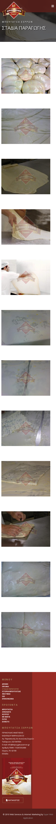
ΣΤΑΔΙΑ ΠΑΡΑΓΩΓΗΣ (10, 689)
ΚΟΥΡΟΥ (5, 714)
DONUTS (5, 722)
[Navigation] (53, 6)
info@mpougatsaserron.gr (19, 744)
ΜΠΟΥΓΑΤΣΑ (7, 709)
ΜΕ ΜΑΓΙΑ (6, 717)
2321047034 (16, 741)
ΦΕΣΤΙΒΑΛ (6, 694)
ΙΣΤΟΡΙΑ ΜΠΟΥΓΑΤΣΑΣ (11, 691)
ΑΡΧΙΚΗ (5, 684)
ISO (3, 696)
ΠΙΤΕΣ (4, 719)
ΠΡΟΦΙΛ (5, 686)
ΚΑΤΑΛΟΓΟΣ (14, 800)
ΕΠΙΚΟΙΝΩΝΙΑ (8, 699)
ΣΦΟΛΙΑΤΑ (6, 712)
